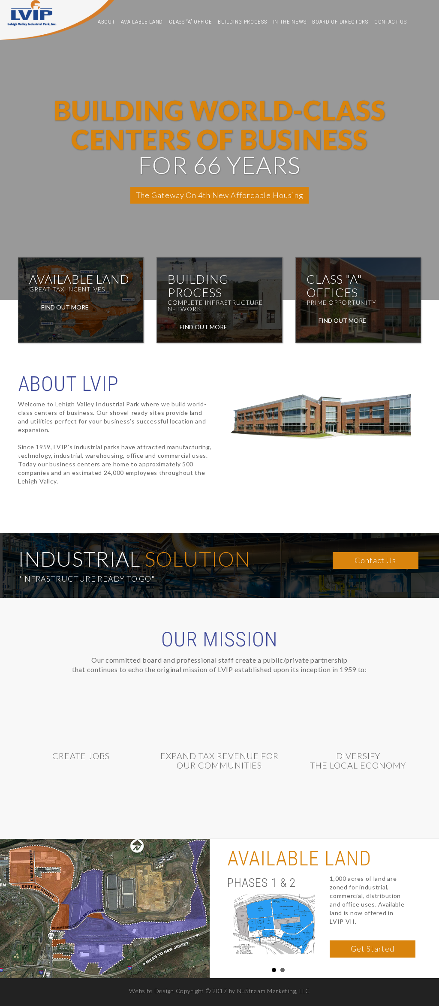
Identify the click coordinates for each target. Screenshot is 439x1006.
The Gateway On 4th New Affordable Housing (220, 195)
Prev (238, 918)
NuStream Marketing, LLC (273, 990)
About (106, 21)
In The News (290, 21)
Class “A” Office (190, 21)
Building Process (242, 21)
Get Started (372, 948)
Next (318, 918)
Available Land (142, 21)
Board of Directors (340, 21)
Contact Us (390, 21)
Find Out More (64, 307)
